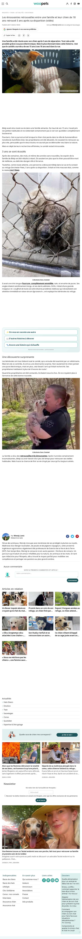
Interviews (7, 898)
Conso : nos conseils (11, 894)
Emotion (7, 706)
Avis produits (27, 902)
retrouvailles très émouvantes (33, 456)
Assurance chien (9, 902)
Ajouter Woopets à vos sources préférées (21, 29)
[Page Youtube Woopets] (78, 3)
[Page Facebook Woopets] (71, 3)
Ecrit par (54, 25)
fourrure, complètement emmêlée (37, 283)
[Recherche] (7, 3)
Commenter (72, 580)
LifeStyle (6, 887)
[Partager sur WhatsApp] (19, 35)
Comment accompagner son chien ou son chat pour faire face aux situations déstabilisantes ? (69, 916)
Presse (25, 894)
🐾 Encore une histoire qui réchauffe (22, 345)
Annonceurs (27, 887)
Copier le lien (10, 35)
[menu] (3, 4)
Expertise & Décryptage (13, 724)
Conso (6, 717)
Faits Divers (8, 702)
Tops (6, 709)
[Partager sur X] (28, 35)
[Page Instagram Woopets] (75, 3)
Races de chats (9, 883)
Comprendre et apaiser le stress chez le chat (70, 928)
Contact (25, 898)
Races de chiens (9, 879)
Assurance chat (9, 905)
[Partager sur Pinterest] (77, 536)
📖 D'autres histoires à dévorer (20, 338)
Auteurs (25, 883)
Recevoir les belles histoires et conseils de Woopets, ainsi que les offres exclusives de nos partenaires (42, 796)
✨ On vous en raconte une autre (21, 332)
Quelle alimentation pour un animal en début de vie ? (70, 881)
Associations (27, 890)
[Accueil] (41, 3)
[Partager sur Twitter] (72, 536)
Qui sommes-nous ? (30, 879)
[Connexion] (67, 4)
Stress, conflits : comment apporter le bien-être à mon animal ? (70, 890)
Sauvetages (8, 713)
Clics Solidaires (9, 890)
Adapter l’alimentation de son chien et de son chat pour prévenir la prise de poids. (70, 901)
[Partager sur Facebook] (24, 35)
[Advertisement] (41, 514)
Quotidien (8, 721)
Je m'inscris (41, 800)
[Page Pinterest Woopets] (48, 880)
